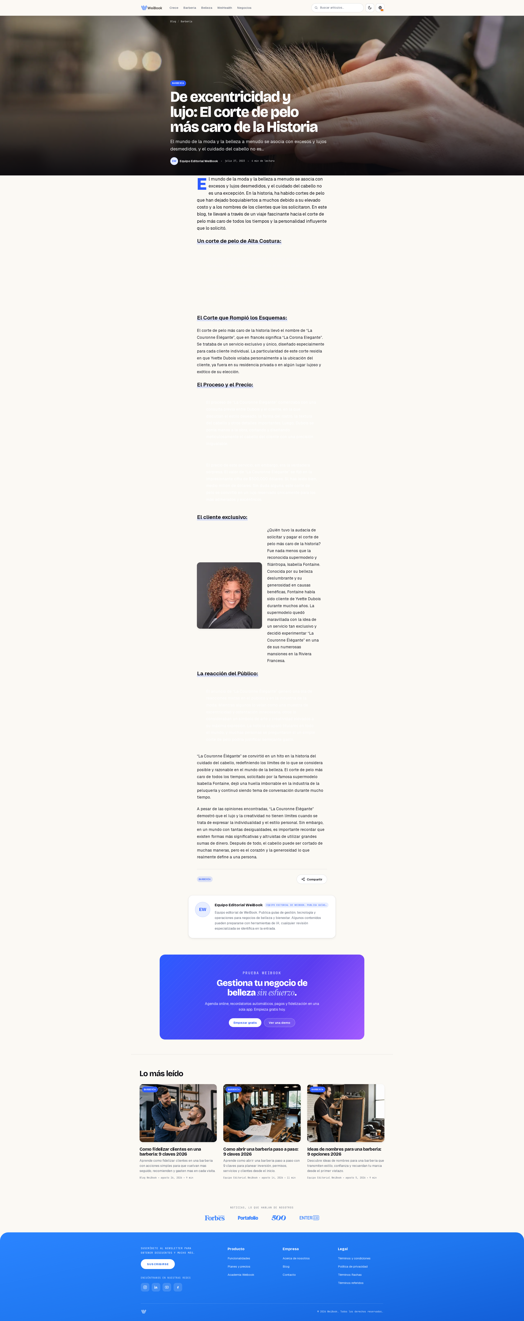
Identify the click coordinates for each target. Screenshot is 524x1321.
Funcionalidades (239, 1258)
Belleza (206, 8)
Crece (173, 8)
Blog (173, 21)
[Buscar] (316, 7)
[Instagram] (145, 1287)
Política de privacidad (353, 1266)
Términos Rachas (350, 1275)
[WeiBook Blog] (152, 7)
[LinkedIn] (156, 1287)
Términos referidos (351, 1283)
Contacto (289, 1275)
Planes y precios (239, 1266)
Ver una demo (279, 1023)
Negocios (244, 8)
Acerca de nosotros (296, 1258)
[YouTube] (167, 1287)
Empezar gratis (245, 1023)
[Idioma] (380, 7)
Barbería (189, 8)
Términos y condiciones (354, 1258)
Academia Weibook (241, 1275)
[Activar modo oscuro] (370, 7)
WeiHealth (224, 8)
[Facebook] (178, 1287)
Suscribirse (158, 1264)
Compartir (314, 879)
